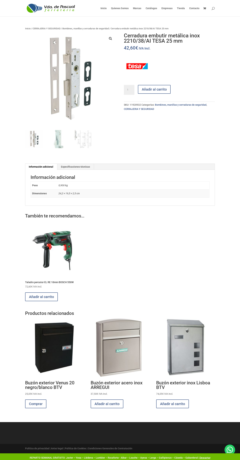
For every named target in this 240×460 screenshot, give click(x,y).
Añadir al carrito (154, 89)
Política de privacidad (37, 448)
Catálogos (151, 8)
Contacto (194, 8)
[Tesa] (137, 67)
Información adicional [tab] (41, 166)
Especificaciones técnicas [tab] (75, 166)
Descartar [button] (205, 457)
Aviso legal (57, 448)
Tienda (181, 8)
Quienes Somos (120, 8)
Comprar (36, 404)
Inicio (103, 8)
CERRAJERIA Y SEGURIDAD (46, 28)
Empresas (167, 8)
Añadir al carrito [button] (41, 297)
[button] (110, 38)
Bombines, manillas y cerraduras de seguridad (85, 28)
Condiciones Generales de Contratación (110, 448)
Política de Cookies (75, 448)
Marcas (137, 8)
